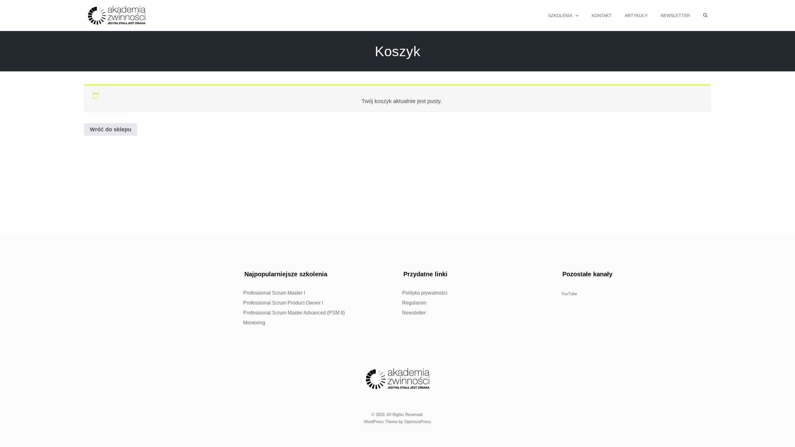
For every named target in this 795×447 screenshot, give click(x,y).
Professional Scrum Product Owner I (283, 302)
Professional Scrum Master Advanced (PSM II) (294, 312)
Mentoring (254, 322)
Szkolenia (560, 15)
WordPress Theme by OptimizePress (397, 421)
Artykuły (636, 15)
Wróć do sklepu (110, 129)
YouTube (569, 293)
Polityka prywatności (424, 293)
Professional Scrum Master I (274, 293)
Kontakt (602, 15)
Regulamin (414, 302)
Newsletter (675, 15)
